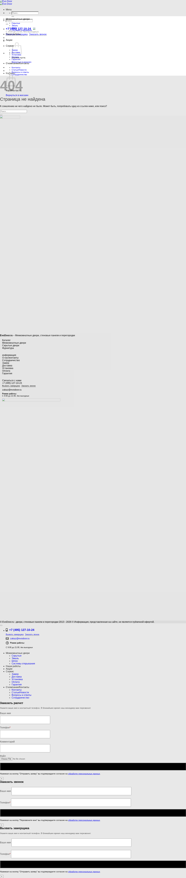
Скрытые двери (10, 345)
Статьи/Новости (19, 70)
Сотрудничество (19, 74)
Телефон (5, 802)
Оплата (15, 57)
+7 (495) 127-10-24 (18, 28)
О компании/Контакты (17, 63)
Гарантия (16, 59)
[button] (9, 9)
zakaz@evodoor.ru (12, 390)
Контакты (16, 67)
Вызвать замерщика (11, 386)
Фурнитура (8, 348)
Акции (9, 40)
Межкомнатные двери (18, 19)
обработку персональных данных (84, 773)
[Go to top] (1, 625)
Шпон (14, 28)
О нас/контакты (10, 357)
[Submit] (13, 16)
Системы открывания (22, 30)
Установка (16, 54)
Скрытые (16, 23)
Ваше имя (5, 791)
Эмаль (15, 25)
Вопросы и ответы (20, 72)
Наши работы (13, 34)
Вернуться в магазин (17, 95)
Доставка (7, 365)
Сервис (10, 46)
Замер (5, 363)
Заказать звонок (37, 34)
